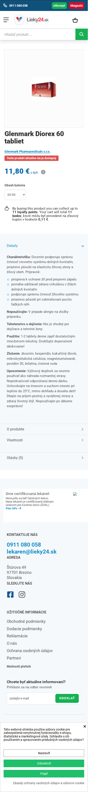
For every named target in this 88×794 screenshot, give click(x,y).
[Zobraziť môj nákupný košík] (77, 20)
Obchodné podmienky (26, 621)
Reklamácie (17, 636)
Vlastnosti (15, 440)
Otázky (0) (15, 458)
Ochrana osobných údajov (30, 650)
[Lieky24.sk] (31, 19)
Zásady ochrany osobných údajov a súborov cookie (48, 783)
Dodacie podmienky (24, 628)
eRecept (59, 5)
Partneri (14, 658)
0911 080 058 (24, 544)
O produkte (15, 429)
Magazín (76, 5)
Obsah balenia (15, 185)
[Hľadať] (81, 34)
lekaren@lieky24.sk (31, 551)
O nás (12, 643)
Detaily (12, 246)
